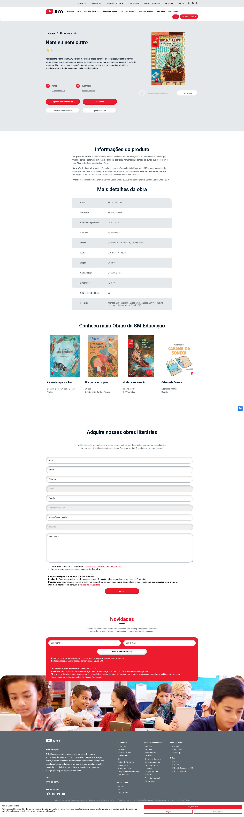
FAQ (119, 789)
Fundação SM (96, 3)
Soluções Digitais (128, 11)
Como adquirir (133, 3)
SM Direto (148, 775)
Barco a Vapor (176, 753)
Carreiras (169, 3)
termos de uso (114, 566)
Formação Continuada (114, 3)
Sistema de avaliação (152, 762)
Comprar (99, 102)
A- (193, 3)
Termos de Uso (123, 765)
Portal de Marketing (152, 3)
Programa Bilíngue (151, 765)
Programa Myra (177, 749)
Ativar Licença (150, 781)
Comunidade (173, 11)
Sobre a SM (82, 3)
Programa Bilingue (146, 11)
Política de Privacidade (89, 585)
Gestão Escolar (150, 753)
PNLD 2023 (175, 765)
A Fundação (176, 746)
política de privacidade (96, 566)
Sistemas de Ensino (109, 11)
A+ (189, 3)
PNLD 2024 (175, 762)
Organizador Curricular (153, 759)
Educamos (148, 749)
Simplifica (148, 756)
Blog (119, 759)
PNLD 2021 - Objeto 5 (179, 771)
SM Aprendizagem (151, 772)
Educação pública (91, 11)
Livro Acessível (123, 775)
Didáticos (70, 11)
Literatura (160, 11)
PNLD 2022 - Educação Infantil (182, 768)
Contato (181, 3)
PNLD (79, 11)
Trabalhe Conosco (124, 753)
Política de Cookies (125, 768)
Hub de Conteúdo (124, 756)
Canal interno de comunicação (129, 772)
